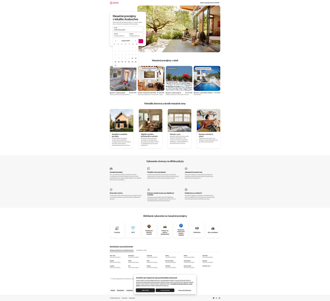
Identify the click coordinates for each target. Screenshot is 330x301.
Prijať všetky (145, 290)
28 (129, 62)
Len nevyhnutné (165, 290)
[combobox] (128, 30)
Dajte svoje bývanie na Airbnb (209, 3)
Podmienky (132, 298)
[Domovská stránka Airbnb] (114, 2)
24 (115, 62)
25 (118, 62)
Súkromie (124, 298)
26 (122, 62)
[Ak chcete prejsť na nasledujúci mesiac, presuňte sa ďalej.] (135, 40)
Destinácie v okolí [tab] (141, 250)
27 (125, 62)
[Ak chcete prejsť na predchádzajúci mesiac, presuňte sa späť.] (115, 40)
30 (135, 62)
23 (135, 58)
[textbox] (120, 36)
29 (132, 62)
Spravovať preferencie (184, 290)
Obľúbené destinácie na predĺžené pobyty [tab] (122, 250)
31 (115, 65)
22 (132, 58)
